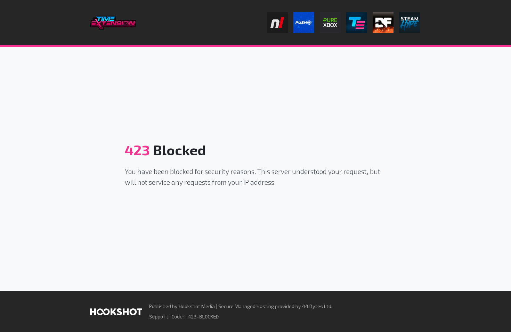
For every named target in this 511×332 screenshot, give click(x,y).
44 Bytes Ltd (316, 306)
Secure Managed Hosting (246, 306)
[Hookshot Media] (116, 311)
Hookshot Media (197, 306)
